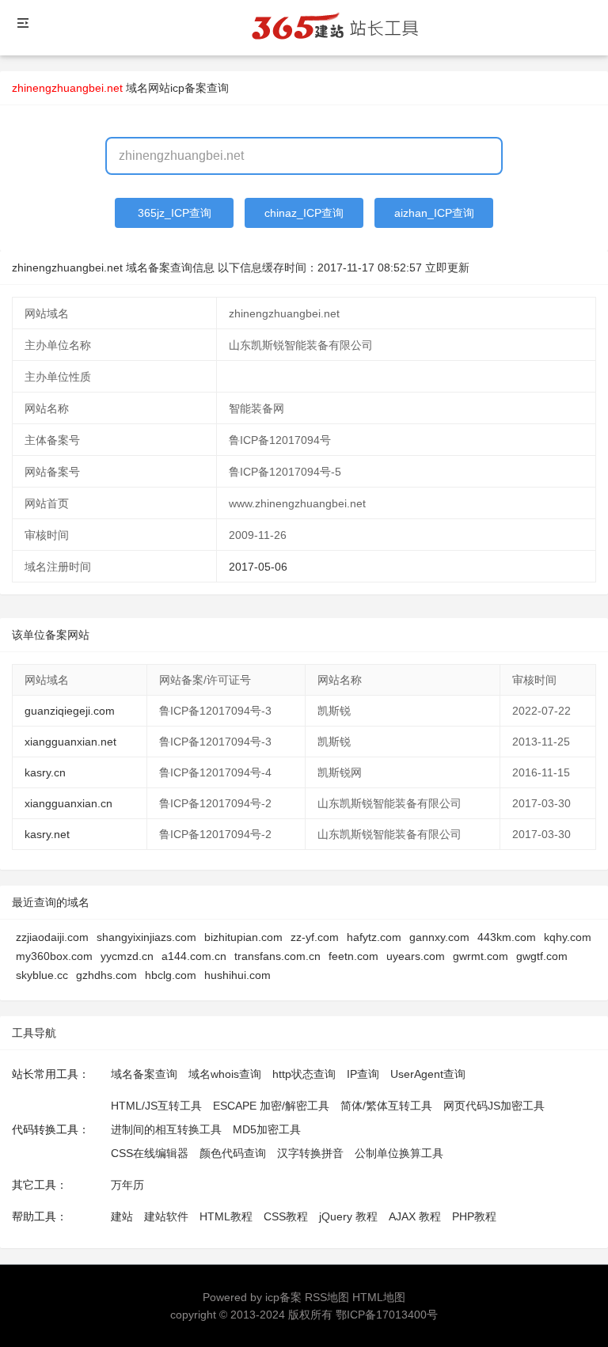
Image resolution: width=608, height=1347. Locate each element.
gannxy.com (439, 937)
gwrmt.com (480, 956)
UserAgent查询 (428, 1074)
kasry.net (47, 834)
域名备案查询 (144, 1074)
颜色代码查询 (233, 1153)
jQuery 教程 (348, 1216)
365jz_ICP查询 (174, 213)
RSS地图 (327, 1297)
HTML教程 (226, 1216)
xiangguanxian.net (70, 741)
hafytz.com (374, 937)
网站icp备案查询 (188, 88)
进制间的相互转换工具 (166, 1129)
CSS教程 (286, 1216)
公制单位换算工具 (399, 1153)
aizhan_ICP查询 (434, 213)
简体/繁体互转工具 (386, 1105)
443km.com (506, 937)
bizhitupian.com (243, 937)
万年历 (127, 1184)
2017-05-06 (258, 566)
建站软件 (166, 1216)
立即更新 (447, 267)
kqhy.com (567, 937)
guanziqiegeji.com (70, 710)
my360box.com (54, 956)
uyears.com (415, 956)
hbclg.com (170, 975)
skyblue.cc (42, 975)
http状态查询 (304, 1074)
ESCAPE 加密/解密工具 (271, 1105)
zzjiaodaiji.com (52, 937)
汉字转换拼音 (310, 1153)
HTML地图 (378, 1297)
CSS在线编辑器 (149, 1153)
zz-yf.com (315, 937)
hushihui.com (237, 975)
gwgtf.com (542, 956)
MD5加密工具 (267, 1129)
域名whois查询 (224, 1074)
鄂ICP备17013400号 (387, 1314)
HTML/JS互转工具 (156, 1105)
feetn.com (353, 956)
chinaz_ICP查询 (304, 213)
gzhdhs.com (106, 975)
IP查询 (363, 1074)
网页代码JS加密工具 (494, 1105)
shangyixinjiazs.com (146, 937)
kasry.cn (45, 772)
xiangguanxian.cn (68, 803)
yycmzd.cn (127, 956)
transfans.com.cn (277, 956)
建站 (122, 1216)
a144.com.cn (194, 956)
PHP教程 (474, 1216)
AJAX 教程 (415, 1216)
